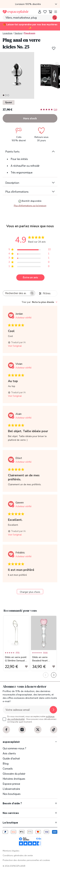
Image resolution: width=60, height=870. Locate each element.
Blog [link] (5, 763)
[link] (39, 11)
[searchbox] (16, 293)
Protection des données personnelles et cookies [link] (26, 860)
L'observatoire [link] (11, 788)
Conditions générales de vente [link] (18, 855)
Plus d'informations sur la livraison (30, 205)
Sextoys (18, 33)
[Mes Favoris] (45, 11)
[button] (30, 4)
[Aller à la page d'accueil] (16, 11)
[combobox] (39, 302)
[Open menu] (55, 11)
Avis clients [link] (9, 753)
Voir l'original (15, 346)
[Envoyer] (53, 709)
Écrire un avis (30, 277)
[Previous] (45, 675)
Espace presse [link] (11, 783)
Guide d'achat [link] (11, 758)
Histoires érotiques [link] (14, 778)
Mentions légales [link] (11, 850)
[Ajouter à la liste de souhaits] (53, 48)
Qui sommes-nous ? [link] (14, 748)
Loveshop (7, 33)
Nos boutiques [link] (11, 794)
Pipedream (29, 33)
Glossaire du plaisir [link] (14, 773)
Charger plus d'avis (30, 592)
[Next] (53, 675)
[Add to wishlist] (26, 666)
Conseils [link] (8, 768)
